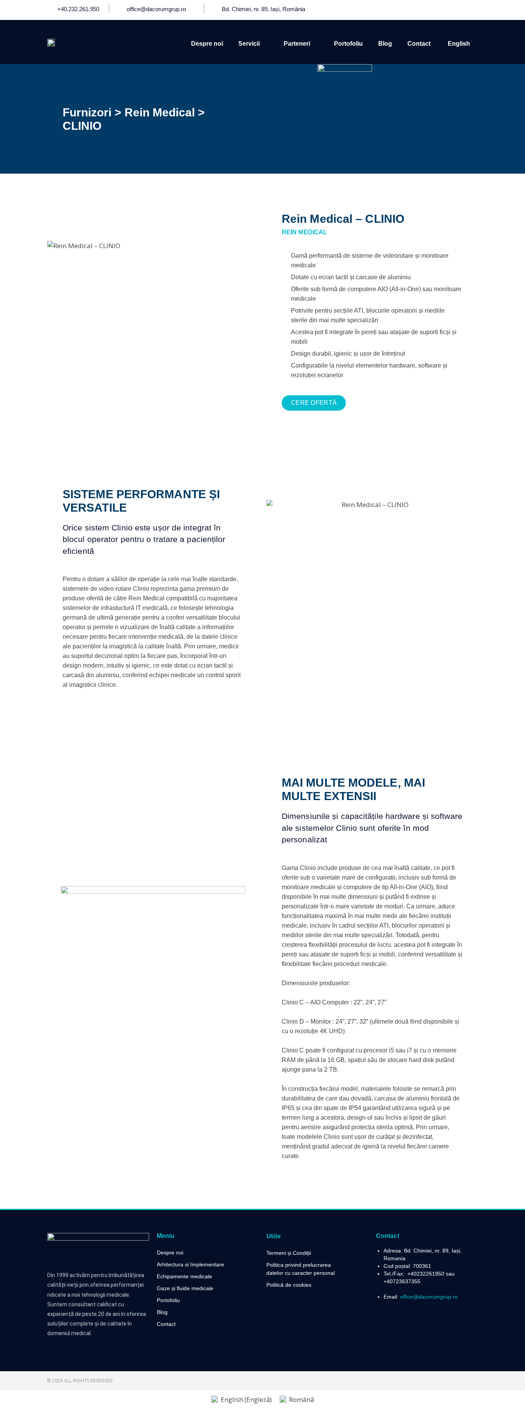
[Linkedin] (457, 10)
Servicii (249, 43)
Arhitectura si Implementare (190, 1264)
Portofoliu (348, 43)
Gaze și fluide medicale (185, 1288)
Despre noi (207, 43)
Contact (418, 43)
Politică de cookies (288, 1285)
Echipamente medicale (184, 1276)
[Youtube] (443, 10)
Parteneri (297, 43)
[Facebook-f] (428, 10)
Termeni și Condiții (288, 1253)
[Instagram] (471, 10)
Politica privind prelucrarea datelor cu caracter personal (300, 1269)
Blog (385, 43)
